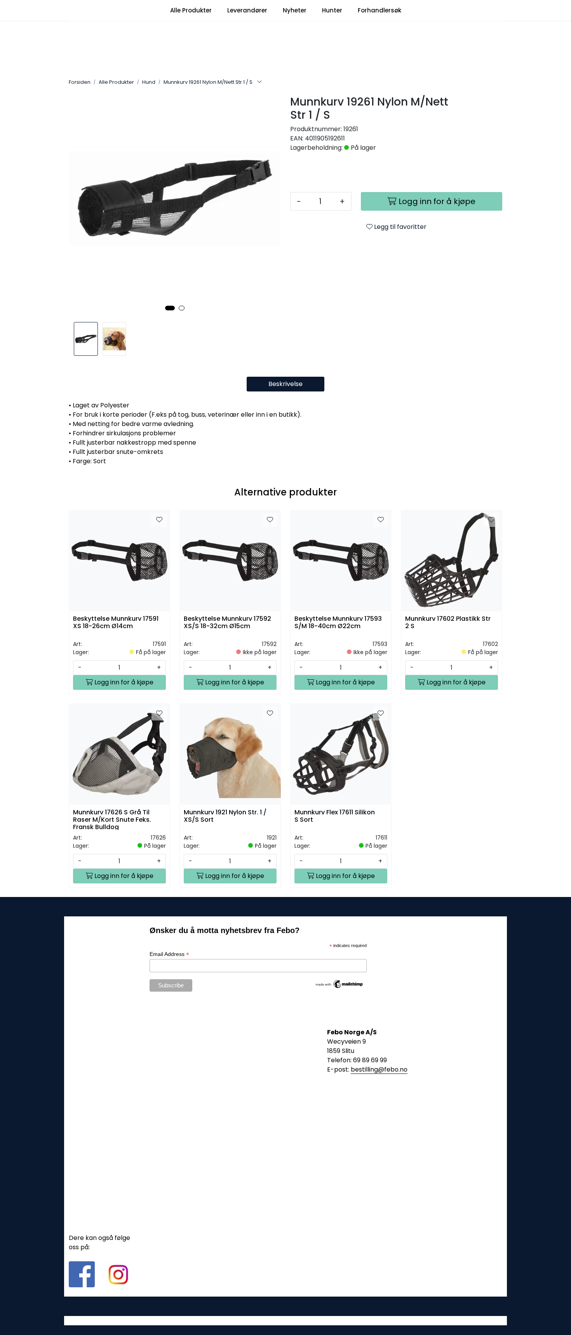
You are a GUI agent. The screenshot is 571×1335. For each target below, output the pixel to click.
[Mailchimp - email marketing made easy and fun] (339, 983)
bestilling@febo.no (379, 1069)
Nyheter (294, 10)
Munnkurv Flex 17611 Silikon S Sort (334, 816)
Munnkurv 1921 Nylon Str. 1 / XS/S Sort (225, 816)
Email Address (169, 954)
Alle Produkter (191, 10)
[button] (170, 308)
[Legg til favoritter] (159, 520)
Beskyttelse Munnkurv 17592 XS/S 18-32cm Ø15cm (227, 622)
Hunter (332, 10)
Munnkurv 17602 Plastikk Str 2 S (448, 622)
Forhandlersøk (379, 10)
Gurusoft (285, 1320)
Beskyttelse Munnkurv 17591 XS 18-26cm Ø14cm (115, 622)
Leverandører (247, 10)
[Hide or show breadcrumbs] (259, 82)
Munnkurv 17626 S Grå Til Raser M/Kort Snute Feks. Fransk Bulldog (112, 819)
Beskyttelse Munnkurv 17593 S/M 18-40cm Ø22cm (338, 622)
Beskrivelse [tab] (285, 383)
